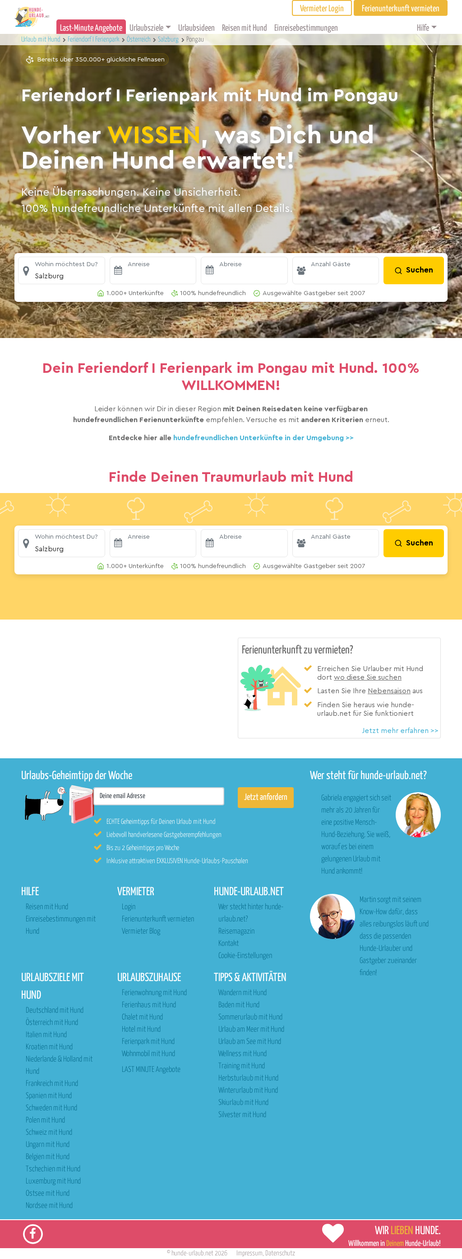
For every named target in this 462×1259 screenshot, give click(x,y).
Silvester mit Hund (242, 1115)
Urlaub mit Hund (41, 39)
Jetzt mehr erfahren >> (400, 730)
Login (128, 907)
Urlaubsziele (146, 28)
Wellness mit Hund (242, 1054)
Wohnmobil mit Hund (148, 1054)
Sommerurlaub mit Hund (250, 1017)
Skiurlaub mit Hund (243, 1103)
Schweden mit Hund (51, 1108)
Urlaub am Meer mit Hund (251, 1030)
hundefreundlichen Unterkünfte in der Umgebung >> (263, 438)
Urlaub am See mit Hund (249, 1042)
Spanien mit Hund (49, 1096)
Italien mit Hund (46, 1035)
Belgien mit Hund (47, 1157)
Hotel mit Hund (141, 1030)
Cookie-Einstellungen (245, 956)
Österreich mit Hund (52, 1023)
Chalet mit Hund (142, 1017)
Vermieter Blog (141, 931)
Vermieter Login (322, 9)
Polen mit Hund (45, 1120)
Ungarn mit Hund (47, 1145)
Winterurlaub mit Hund (248, 1091)
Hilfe (423, 28)
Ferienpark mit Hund (148, 1042)
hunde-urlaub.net (192, 1253)
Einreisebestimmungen (306, 28)
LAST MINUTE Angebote (151, 1070)
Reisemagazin (236, 931)
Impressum (249, 1253)
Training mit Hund (241, 1066)
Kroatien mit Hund (49, 1047)
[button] (61, 271)
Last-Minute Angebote (91, 28)
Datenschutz (280, 1253)
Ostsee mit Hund (47, 1194)
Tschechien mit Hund (53, 1169)
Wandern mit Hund (242, 993)
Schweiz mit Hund (49, 1133)
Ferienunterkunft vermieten (158, 919)
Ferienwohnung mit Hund (154, 993)
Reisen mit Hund (244, 28)
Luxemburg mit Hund (53, 1181)
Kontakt (228, 944)
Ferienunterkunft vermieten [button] (400, 9)
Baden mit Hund (238, 1005)
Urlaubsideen (196, 28)
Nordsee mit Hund (49, 1206)
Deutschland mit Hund (54, 1011)
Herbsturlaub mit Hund (248, 1078)
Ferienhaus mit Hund (149, 1005)
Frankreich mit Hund (52, 1084)
